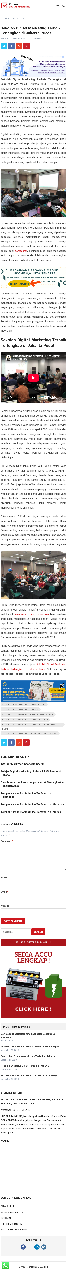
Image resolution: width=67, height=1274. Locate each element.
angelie (4, 39)
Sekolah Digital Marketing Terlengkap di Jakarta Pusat (29, 733)
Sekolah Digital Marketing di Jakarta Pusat (23, 704)
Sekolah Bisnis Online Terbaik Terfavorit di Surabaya (29, 1075)
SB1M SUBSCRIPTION (12, 1212)
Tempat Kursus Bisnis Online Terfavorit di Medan (31, 812)
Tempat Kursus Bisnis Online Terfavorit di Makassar (33, 804)
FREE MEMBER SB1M (11, 1224)
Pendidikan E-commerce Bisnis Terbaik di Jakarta (28, 1056)
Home (6, 19)
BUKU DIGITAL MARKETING (14, 1229)
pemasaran (21, 250)
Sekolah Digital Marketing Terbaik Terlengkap (25, 720)
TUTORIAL (6, 1218)
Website (5, 906)
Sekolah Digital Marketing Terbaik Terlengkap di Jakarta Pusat (30, 725)
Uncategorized (20, 19)
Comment (7, 841)
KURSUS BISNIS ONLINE (37, 1267)
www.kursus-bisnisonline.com (32, 614)
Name (5, 877)
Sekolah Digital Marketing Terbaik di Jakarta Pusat (27, 715)
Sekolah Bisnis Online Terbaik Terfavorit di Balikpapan (30, 1046)
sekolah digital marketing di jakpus (20, 709)
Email (4, 891)
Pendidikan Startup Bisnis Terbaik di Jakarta (25, 1066)
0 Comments (36, 39)
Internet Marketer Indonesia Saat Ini (23, 764)
